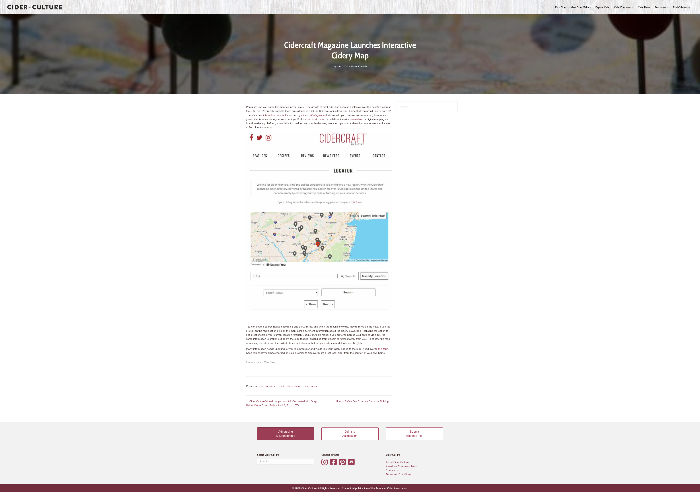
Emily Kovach (359, 66)
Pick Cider (560, 7)
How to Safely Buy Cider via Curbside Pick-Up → (364, 401)
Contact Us (392, 470)
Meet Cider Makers (581, 7)
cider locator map (315, 119)
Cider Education (622, 7)
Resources (660, 7)
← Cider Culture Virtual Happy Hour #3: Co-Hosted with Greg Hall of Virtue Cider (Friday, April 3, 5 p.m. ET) (281, 403)
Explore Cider (602, 7)
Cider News (644, 7)
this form (383, 348)
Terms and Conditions (398, 474)
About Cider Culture (397, 462)
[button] (633, 7)
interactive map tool (274, 115)
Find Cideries (680, 7)
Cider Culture (294, 386)
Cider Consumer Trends (271, 386)
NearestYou (356, 119)
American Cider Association (401, 466)
